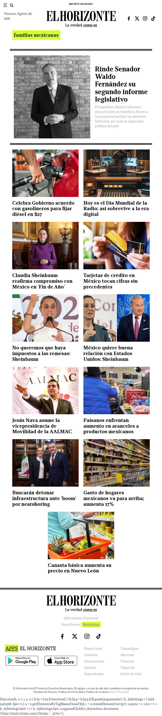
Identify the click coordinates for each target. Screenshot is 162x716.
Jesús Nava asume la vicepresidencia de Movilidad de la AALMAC (42, 426)
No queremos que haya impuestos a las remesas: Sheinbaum (41, 353)
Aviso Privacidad (119, 691)
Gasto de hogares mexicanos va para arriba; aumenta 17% (113, 498)
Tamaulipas (129, 649)
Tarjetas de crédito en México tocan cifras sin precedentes (110, 281)
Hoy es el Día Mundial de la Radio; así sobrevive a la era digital (116, 209)
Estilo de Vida (131, 674)
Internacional (94, 661)
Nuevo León (93, 649)
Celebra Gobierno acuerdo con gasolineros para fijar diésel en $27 (43, 209)
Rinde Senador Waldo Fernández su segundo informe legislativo (121, 84)
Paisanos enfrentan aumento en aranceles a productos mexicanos (111, 426)
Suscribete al (80, 624)
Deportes (128, 668)
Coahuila (91, 655)
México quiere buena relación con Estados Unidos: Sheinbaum (108, 353)
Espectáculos (94, 674)
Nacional (127, 655)
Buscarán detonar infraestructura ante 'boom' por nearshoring (44, 498)
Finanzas (127, 661)
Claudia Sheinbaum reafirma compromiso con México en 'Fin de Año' (42, 281)
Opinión (90, 668)
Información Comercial (81, 618)
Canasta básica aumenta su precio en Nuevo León (79, 568)
